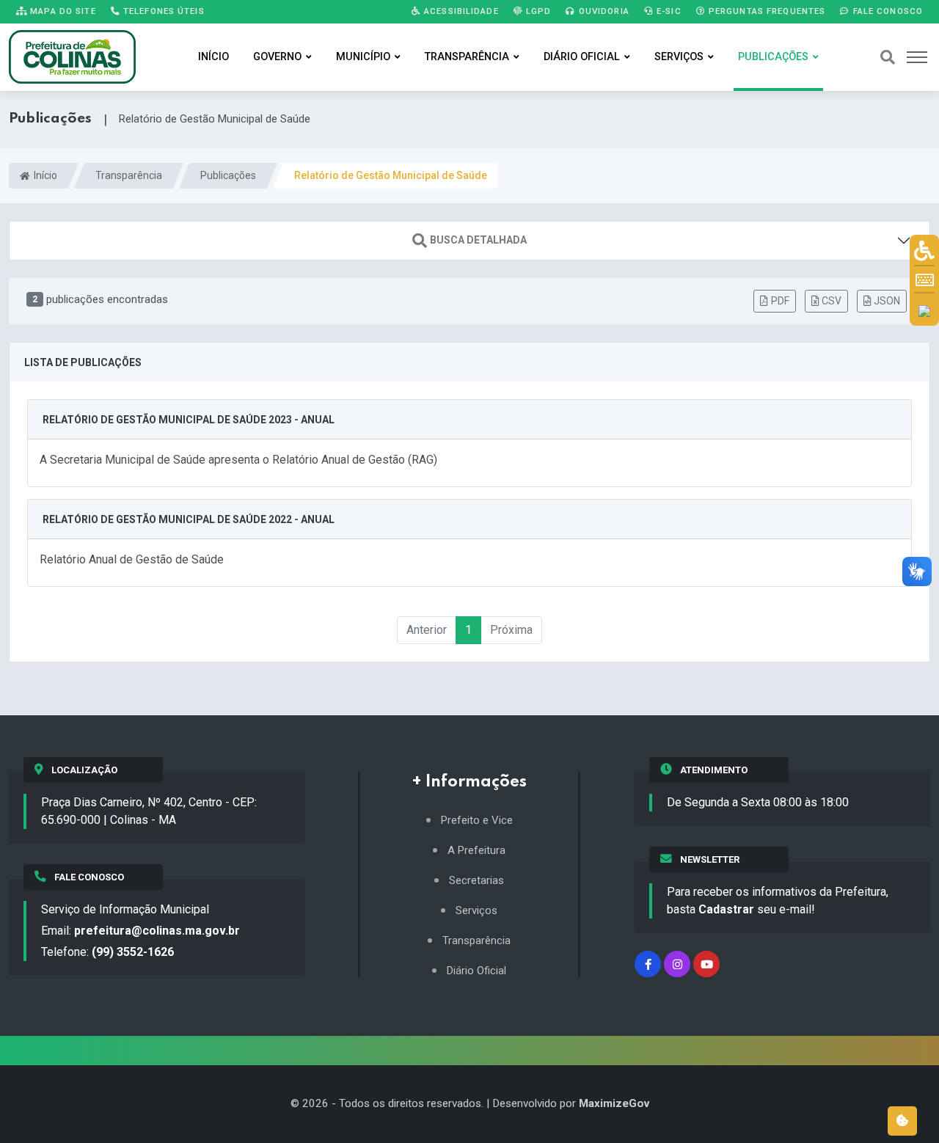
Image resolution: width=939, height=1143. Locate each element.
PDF (780, 301)
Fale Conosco (886, 11)
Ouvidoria (602, 11)
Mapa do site (61, 11)
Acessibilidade (460, 11)
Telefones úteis (162, 11)
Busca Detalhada (478, 240)
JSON (887, 301)
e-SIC (668, 11)
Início (213, 57)
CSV (831, 301)
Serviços (679, 57)
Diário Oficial (582, 57)
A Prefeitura (476, 850)
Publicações (773, 57)
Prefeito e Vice (477, 820)
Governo (277, 57)
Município (363, 57)
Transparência (467, 57)
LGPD (537, 11)
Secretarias (476, 880)
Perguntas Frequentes (766, 11)
